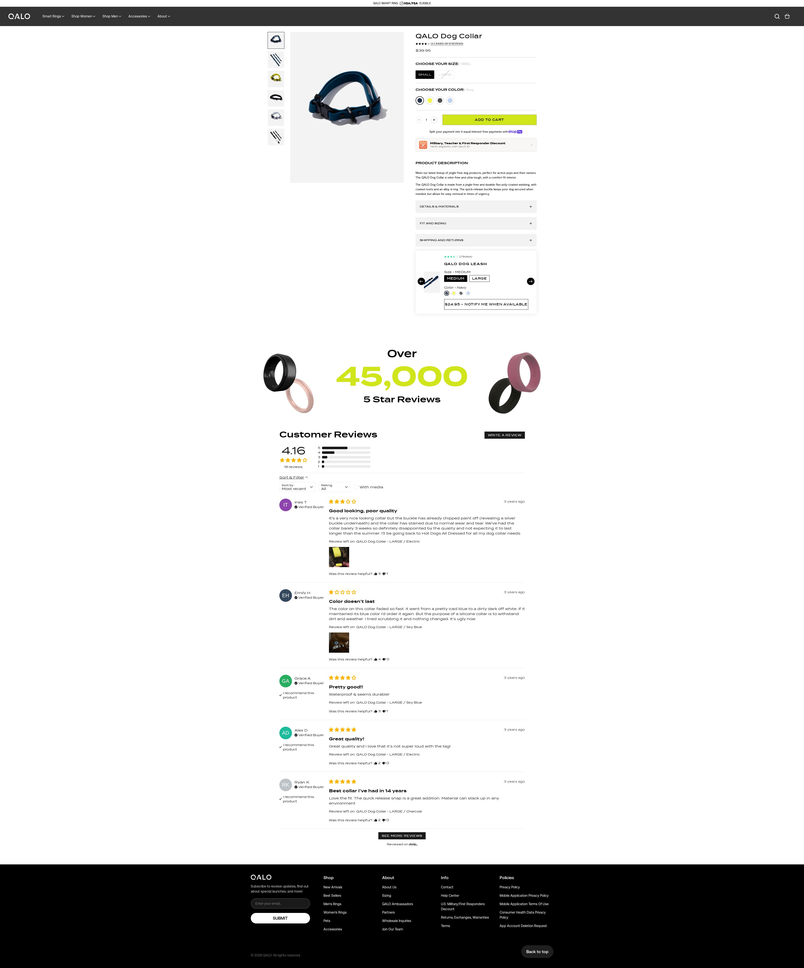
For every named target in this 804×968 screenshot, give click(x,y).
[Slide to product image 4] (276, 98)
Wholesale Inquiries (396, 921)
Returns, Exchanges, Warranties (465, 917)
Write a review (504, 435)
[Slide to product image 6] (276, 137)
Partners (388, 912)
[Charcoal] (440, 100)
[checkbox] (369, 487)
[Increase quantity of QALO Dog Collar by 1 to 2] (434, 119)
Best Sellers (332, 896)
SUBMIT (280, 918)
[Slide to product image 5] (276, 117)
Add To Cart (489, 120)
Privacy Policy (510, 887)
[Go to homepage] (19, 16)
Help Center (450, 896)
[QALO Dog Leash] (432, 282)
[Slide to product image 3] (276, 79)
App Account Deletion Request (523, 926)
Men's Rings (332, 904)
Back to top (537, 951)
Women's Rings (335, 912)
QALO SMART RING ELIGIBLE (402, 3)
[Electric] (430, 100)
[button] (276, 141)
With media (371, 487)
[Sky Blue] (450, 100)
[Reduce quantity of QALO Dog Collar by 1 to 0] (419, 119)
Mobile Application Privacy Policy (524, 896)
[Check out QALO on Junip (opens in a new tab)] (412, 844)
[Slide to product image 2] (276, 59)
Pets (326, 921)
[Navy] (420, 100)
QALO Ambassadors (397, 904)
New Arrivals (332, 887)
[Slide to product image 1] (276, 40)
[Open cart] (787, 16)
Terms (445, 926)
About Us (389, 887)
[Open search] (777, 16)
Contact (447, 887)
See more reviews (402, 836)
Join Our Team (392, 929)
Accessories (332, 929)
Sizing (386, 896)
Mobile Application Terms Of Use (524, 904)
